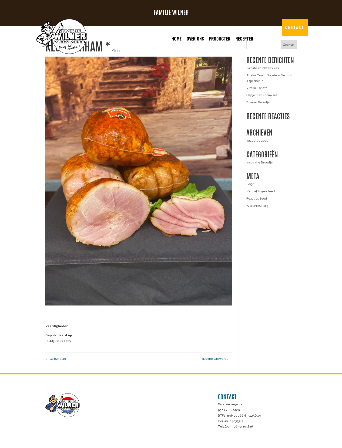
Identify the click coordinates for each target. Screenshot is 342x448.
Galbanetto (55, 358)
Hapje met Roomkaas (261, 95)
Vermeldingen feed (260, 191)
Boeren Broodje (258, 102)
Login (250, 184)
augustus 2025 (257, 140)
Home (176, 39)
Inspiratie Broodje (259, 162)
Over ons (195, 39)
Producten (219, 39)
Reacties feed (256, 198)
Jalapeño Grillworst (216, 358)
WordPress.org (257, 206)
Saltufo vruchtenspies (262, 68)
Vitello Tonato (257, 88)
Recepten (244, 39)
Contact (295, 27)
